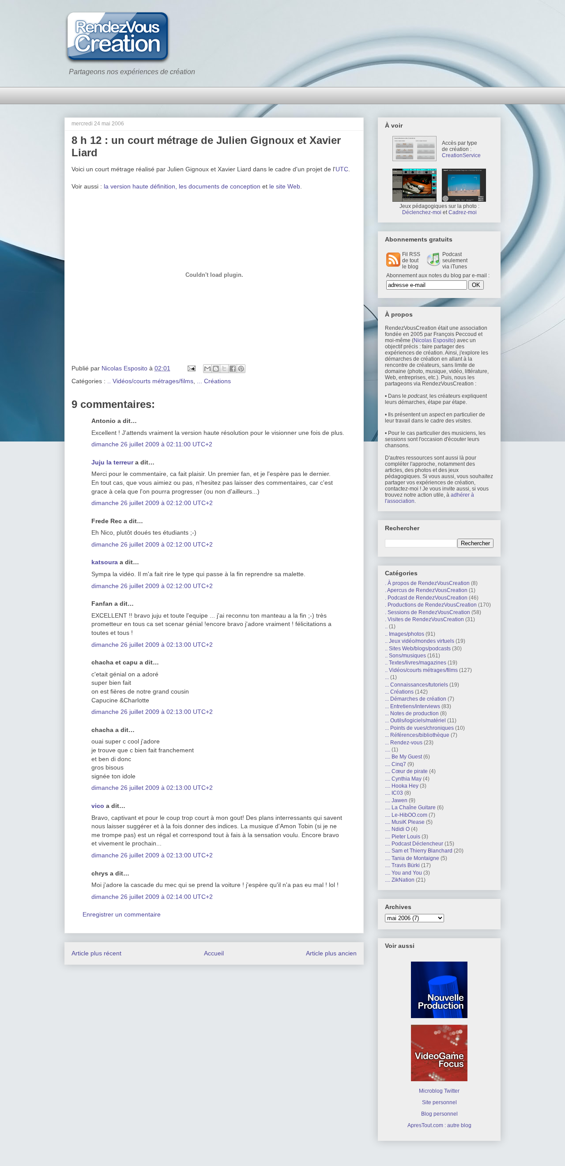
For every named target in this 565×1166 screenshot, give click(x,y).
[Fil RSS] (393, 265)
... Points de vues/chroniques (419, 728)
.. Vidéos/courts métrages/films (150, 381)
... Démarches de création (415, 699)
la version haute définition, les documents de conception (182, 186)
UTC (341, 169)
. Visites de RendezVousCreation (424, 619)
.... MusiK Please (405, 822)
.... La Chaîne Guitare (410, 807)
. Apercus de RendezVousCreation (426, 590)
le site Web (284, 186)
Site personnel (439, 1102)
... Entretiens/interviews (412, 706)
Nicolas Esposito (434, 340)
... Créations (214, 381)
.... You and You (403, 873)
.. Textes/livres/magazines (415, 663)
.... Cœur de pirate (406, 771)
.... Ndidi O (397, 829)
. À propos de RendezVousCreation (427, 583)
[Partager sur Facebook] (232, 368)
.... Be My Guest (403, 757)
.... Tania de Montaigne (412, 858)
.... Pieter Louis (402, 837)
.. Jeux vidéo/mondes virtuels (419, 641)
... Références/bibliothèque (417, 735)
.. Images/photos (404, 634)
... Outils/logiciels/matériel (415, 720)
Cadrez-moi (462, 212)
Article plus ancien (331, 953)
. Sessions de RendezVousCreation (427, 612)
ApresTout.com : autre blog (439, 1125)
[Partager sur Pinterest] (241, 368)
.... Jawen (396, 800)
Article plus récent (96, 953)
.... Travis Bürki (402, 865)
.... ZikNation (399, 880)
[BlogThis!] (215, 368)
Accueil (214, 953)
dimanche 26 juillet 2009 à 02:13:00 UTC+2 (152, 644)
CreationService (461, 155)
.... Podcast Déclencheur (414, 844)
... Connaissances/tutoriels (416, 685)
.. (386, 626)
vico (97, 805)
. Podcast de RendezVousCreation (426, 598)
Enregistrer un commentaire (122, 914)
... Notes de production (412, 713)
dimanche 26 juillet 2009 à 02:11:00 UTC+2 (151, 444)
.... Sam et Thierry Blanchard (418, 851)
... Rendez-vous (403, 743)
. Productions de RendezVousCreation (431, 605)
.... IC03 (394, 793)
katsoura (104, 562)
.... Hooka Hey (401, 786)
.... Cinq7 (395, 764)
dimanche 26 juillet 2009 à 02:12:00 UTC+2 (152, 502)
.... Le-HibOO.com (406, 815)
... (387, 677)
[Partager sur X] (224, 368)
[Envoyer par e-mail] (207, 368)
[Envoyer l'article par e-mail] (191, 368)
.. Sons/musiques (405, 656)
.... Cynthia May (403, 779)
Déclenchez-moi (421, 212)
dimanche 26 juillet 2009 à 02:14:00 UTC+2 (152, 896)
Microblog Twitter (439, 1091)
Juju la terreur (112, 462)
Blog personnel (439, 1114)
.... (387, 750)
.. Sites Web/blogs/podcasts (418, 648)
